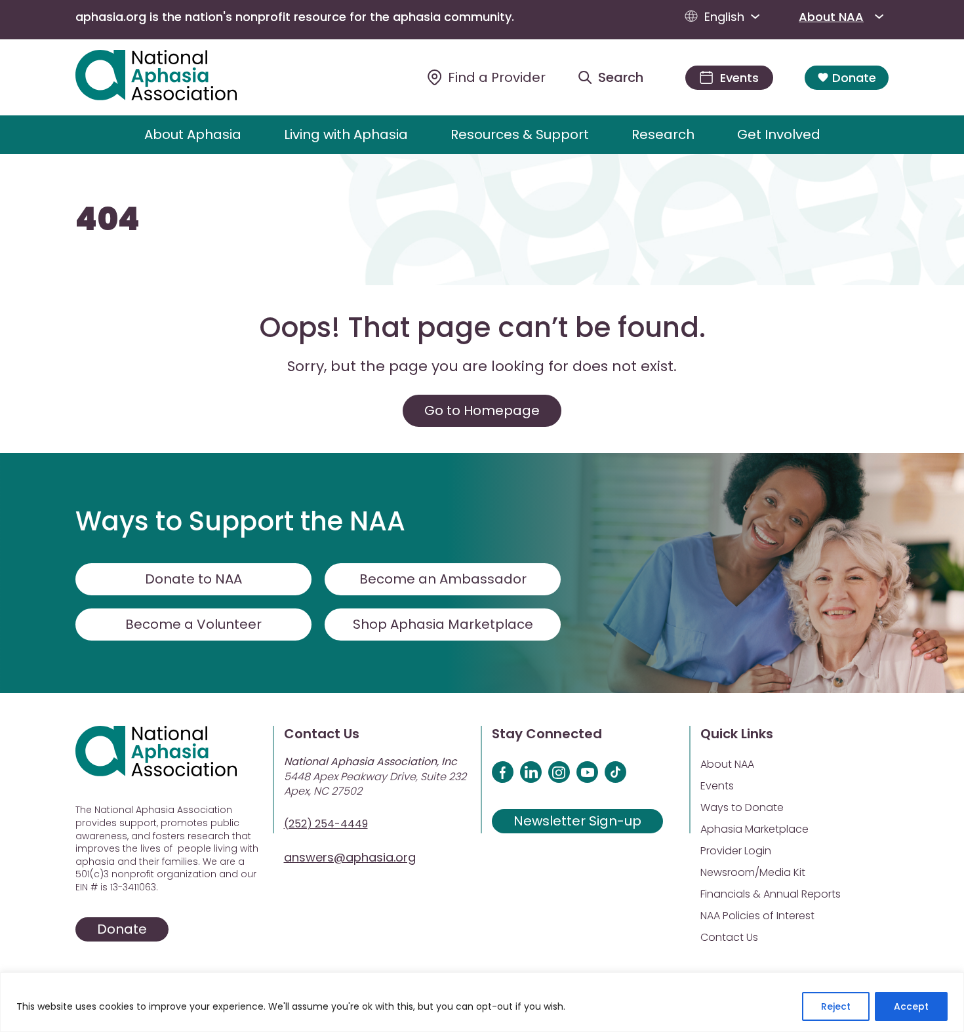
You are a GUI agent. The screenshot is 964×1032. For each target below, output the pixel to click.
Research (663, 134)
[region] (482, 1002)
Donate (854, 77)
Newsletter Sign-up (577, 821)
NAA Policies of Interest (757, 915)
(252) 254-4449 (326, 823)
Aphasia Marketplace (754, 829)
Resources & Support (520, 134)
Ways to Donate (742, 807)
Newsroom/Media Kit (752, 872)
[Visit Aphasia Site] (171, 77)
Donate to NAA (193, 579)
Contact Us (729, 937)
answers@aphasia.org (350, 857)
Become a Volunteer (193, 624)
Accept (911, 1006)
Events (717, 785)
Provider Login (735, 850)
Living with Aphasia (346, 134)
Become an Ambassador (443, 579)
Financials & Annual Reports (770, 894)
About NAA (831, 17)
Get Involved (778, 134)
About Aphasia (192, 134)
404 (107, 220)
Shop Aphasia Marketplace (443, 624)
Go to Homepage (482, 410)
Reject (836, 1006)
